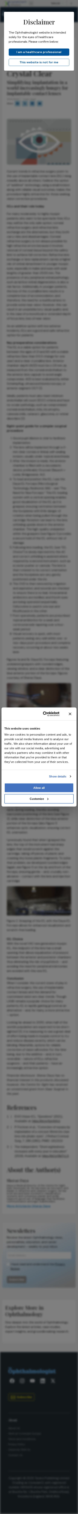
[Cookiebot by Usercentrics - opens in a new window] (44, 714)
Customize (37, 798)
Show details (57, 776)
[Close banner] (70, 714)
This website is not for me (39, 62)
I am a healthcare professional (38, 52)
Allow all (39, 787)
